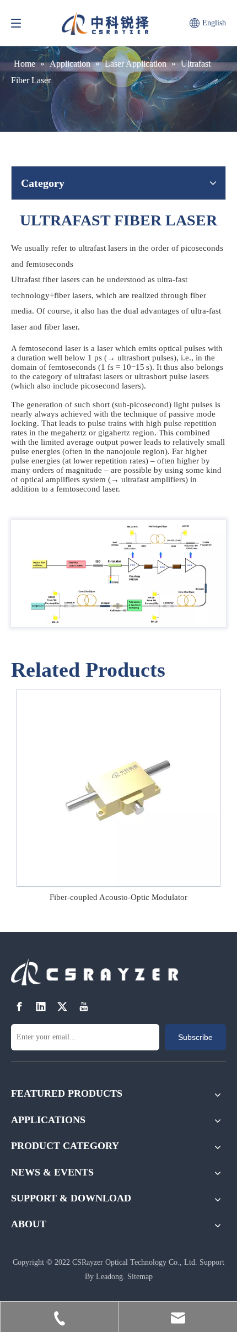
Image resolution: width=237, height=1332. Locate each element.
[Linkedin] (41, 1006)
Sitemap (140, 1276)
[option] (118, 797)
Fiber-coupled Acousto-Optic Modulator (118, 897)
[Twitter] (62, 1006)
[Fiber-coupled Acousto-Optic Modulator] (118, 787)
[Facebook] (19, 1006)
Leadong (109, 1276)
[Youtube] (84, 1006)
